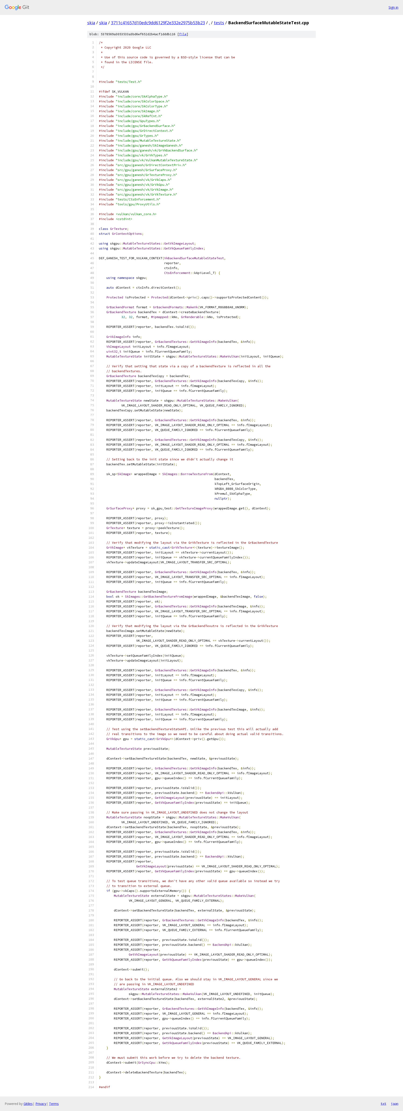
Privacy (40, 1103)
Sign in (393, 7)
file (183, 34)
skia (91, 22)
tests (219, 22)
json (394, 1103)
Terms (54, 1103)
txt (383, 1103)
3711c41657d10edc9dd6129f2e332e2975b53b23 (158, 22)
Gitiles (28, 1103)
